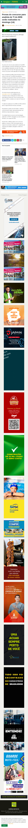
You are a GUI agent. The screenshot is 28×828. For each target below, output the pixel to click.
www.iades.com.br (6, 94)
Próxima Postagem (22, 195)
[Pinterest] (18, 140)
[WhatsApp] (15, 140)
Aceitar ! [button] (4, 825)
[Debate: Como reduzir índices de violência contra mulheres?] (7, 152)
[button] (1, 2)
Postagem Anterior (5, 195)
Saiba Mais (10, 823)
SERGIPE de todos (13, 11)
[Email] (20, 140)
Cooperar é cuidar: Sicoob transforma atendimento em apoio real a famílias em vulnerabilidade (7, 177)
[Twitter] (12, 140)
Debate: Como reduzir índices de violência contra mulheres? (7, 158)
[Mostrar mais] (23, 140)
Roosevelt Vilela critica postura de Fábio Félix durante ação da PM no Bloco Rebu (20, 159)
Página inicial (5, 11)
